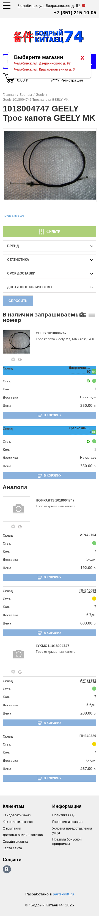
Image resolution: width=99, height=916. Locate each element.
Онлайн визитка (15, 842)
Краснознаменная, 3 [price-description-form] (80, 430)
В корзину (52, 415)
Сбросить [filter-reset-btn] (18, 301)
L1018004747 (58, 646)
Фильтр (53, 232)
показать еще (13, 215)
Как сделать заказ (17, 815)
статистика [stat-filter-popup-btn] (18, 260)
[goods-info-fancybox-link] (13, 359)
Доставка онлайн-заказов (23, 835)
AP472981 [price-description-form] (88, 680)
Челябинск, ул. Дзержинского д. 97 (42, 63)
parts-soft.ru (63, 894)
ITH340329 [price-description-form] (87, 736)
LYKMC (42, 646)
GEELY (41, 333)
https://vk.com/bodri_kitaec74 (7, 869)
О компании (12, 828)
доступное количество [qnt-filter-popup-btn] (29, 287)
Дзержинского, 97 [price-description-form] (80, 370)
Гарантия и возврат (67, 822)
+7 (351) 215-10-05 (75, 12)
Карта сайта (12, 848)
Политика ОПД (63, 815)
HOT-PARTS (45, 500)
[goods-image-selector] (18, 341)
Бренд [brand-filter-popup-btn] (13, 246)
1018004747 (57, 333)
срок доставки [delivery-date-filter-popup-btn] (21, 273)
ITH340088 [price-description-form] (87, 590)
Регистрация (72, 80)
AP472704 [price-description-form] (88, 535)
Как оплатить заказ (18, 822)
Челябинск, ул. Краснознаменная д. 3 (44, 69)
